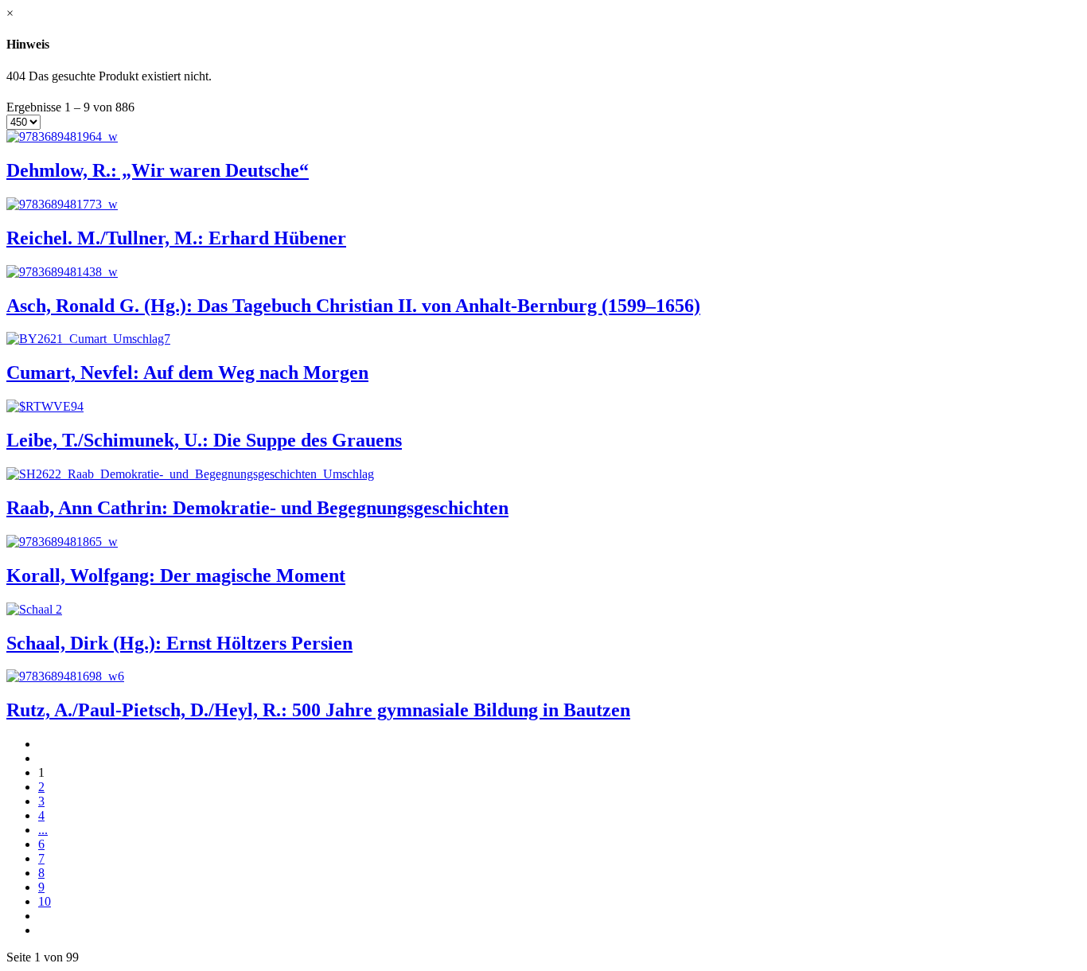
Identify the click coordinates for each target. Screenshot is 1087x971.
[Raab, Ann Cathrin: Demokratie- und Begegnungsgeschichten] (190, 474)
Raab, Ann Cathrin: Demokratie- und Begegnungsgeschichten (257, 507)
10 (44, 901)
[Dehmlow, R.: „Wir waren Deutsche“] (62, 136)
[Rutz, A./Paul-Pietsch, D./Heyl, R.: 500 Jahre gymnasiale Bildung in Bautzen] (65, 676)
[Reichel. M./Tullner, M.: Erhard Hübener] (62, 204)
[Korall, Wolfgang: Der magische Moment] (62, 541)
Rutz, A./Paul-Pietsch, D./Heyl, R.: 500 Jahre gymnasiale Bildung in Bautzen (318, 710)
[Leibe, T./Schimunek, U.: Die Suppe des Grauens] (45, 406)
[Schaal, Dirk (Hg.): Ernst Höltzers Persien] (34, 609)
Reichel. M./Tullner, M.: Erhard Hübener (176, 238)
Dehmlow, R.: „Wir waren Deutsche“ (157, 170)
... (43, 829)
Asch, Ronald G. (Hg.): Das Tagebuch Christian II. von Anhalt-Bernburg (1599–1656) (353, 305)
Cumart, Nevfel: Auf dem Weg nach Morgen (187, 372)
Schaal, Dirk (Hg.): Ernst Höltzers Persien (179, 643)
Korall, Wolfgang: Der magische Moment (175, 575)
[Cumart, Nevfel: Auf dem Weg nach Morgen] (88, 338)
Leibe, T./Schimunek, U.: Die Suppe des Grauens (204, 440)
